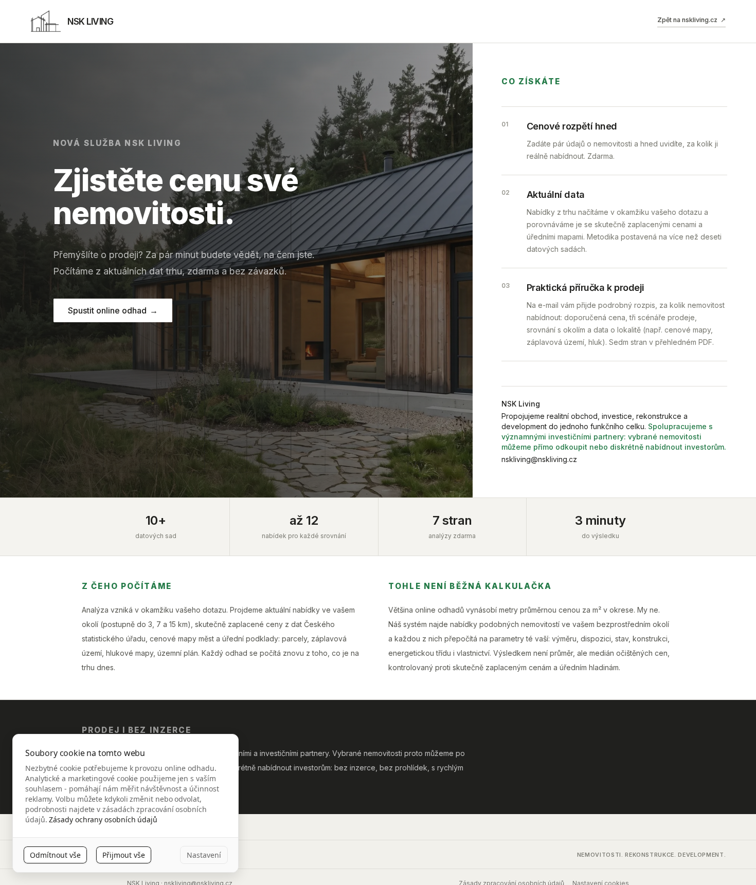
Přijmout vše (123, 855)
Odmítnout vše (55, 855)
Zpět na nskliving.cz (691, 20)
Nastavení (204, 855)
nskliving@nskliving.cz (539, 459)
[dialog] (125, 803)
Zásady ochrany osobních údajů (103, 819)
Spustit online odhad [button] (113, 310)
